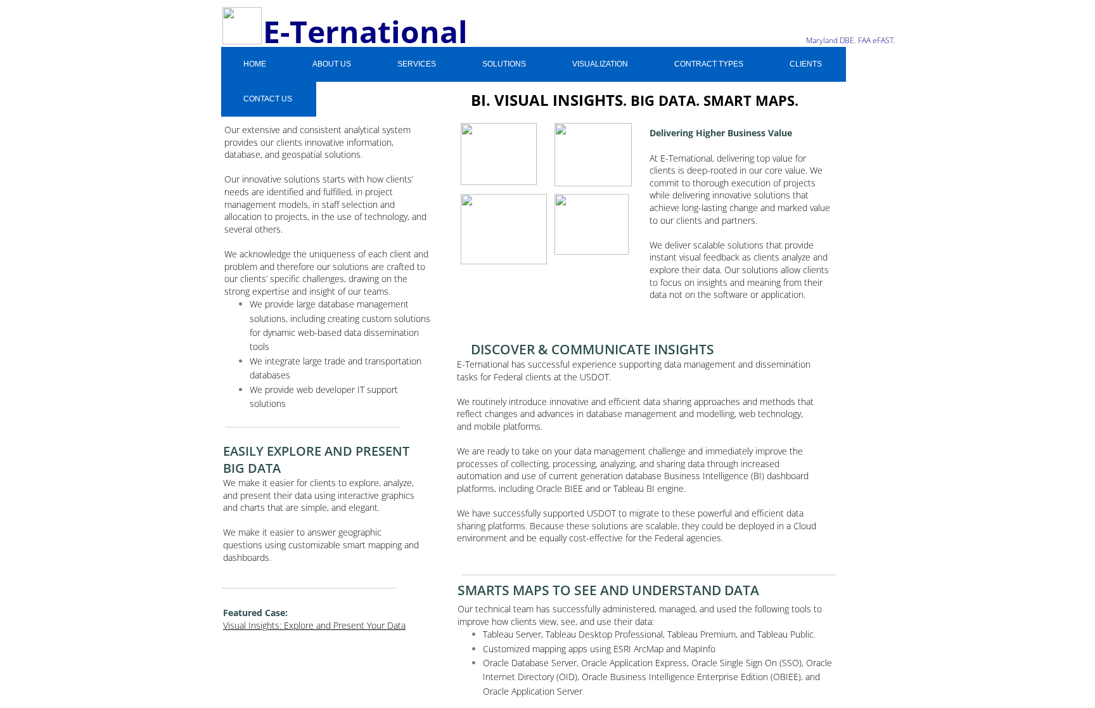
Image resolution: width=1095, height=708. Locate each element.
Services (416, 64)
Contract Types (708, 64)
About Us (331, 64)
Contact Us (267, 98)
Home (254, 64)
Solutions (504, 64)
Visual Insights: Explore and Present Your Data (314, 625)
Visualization (600, 64)
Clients (806, 64)
